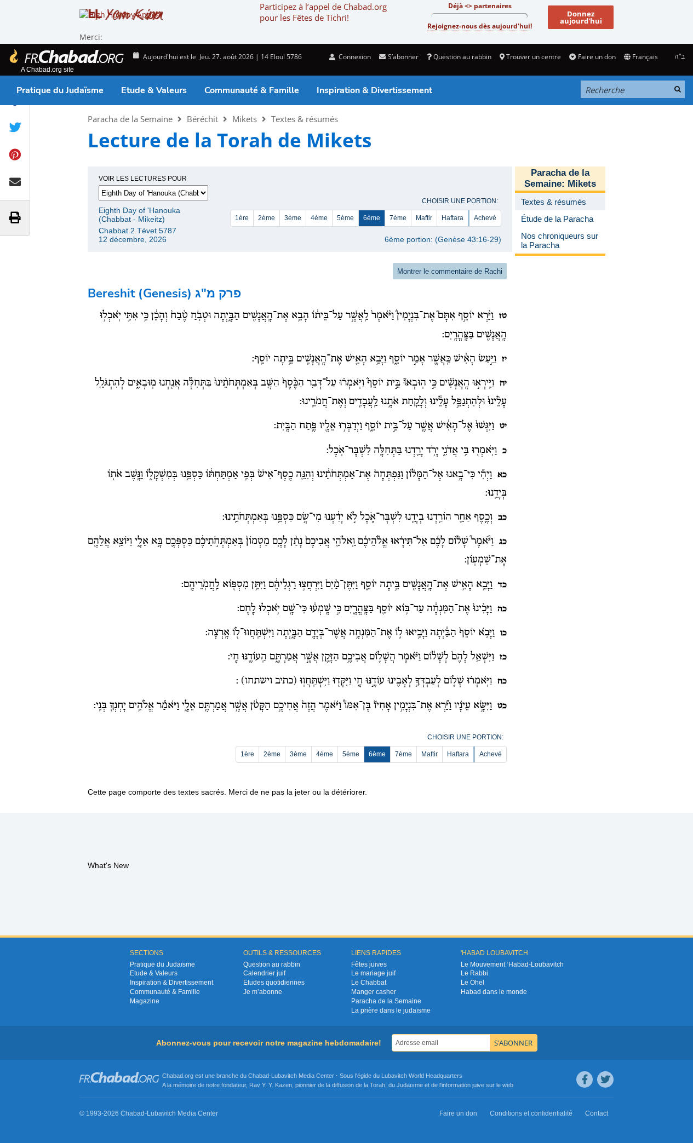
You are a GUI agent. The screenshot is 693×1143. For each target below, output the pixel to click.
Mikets (244, 118)
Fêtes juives (369, 964)
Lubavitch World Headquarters (421, 1075)
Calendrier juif (264, 973)
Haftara (452, 218)
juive (478, 1085)
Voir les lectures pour (143, 178)
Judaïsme (410, 1085)
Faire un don (596, 56)
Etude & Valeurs (154, 90)
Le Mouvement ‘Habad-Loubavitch (512, 964)
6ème (371, 218)
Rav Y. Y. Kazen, (271, 1085)
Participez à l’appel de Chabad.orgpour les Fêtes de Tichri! (323, 12)
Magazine (144, 1001)
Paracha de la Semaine (130, 118)
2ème (266, 218)
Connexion (354, 56)
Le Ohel (472, 982)
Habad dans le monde (494, 992)
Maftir (424, 218)
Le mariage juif (373, 973)
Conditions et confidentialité (531, 1113)
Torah (377, 1085)
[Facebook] (584, 1079)
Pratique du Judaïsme (60, 90)
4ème (319, 218)
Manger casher (373, 992)
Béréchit (202, 118)
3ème (292, 218)
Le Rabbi (474, 973)
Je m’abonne (262, 992)
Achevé (485, 218)
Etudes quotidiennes (274, 982)
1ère (242, 218)
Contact (596, 1113)
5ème (345, 218)
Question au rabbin (462, 56)
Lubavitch (284, 1075)
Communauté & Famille (251, 90)
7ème (398, 218)
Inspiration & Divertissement (374, 90)
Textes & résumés (304, 118)
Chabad (258, 1075)
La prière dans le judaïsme (391, 1010)
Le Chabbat (368, 982)
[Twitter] (605, 1079)
